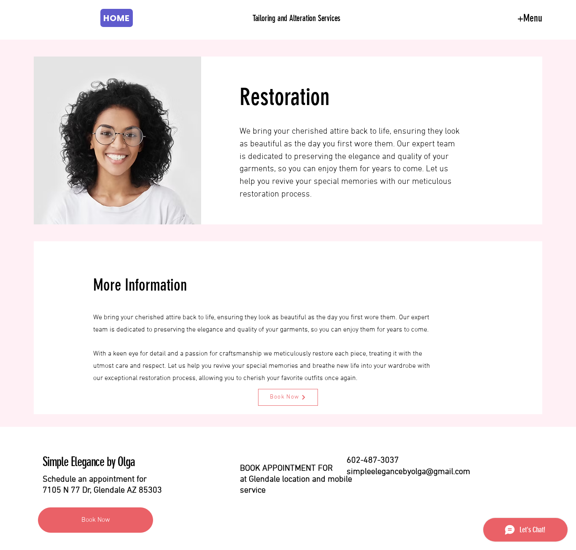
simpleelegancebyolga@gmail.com (408, 472)
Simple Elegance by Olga (89, 461)
